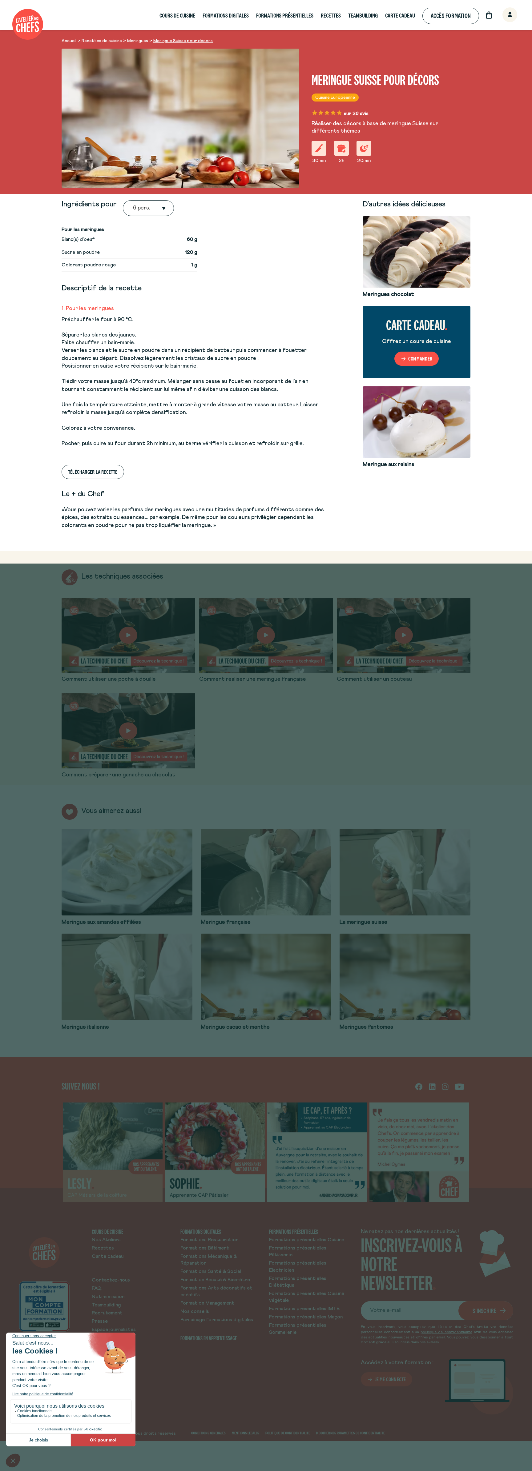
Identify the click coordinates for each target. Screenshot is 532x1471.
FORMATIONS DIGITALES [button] (226, 15)
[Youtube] (459, 1086)
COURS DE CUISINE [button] (177, 15)
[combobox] (133, 208)
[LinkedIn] (432, 1086)
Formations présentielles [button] (284, 15)
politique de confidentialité (446, 1332)
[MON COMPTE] (503, 15)
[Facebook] (419, 1086)
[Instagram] (445, 1086)
